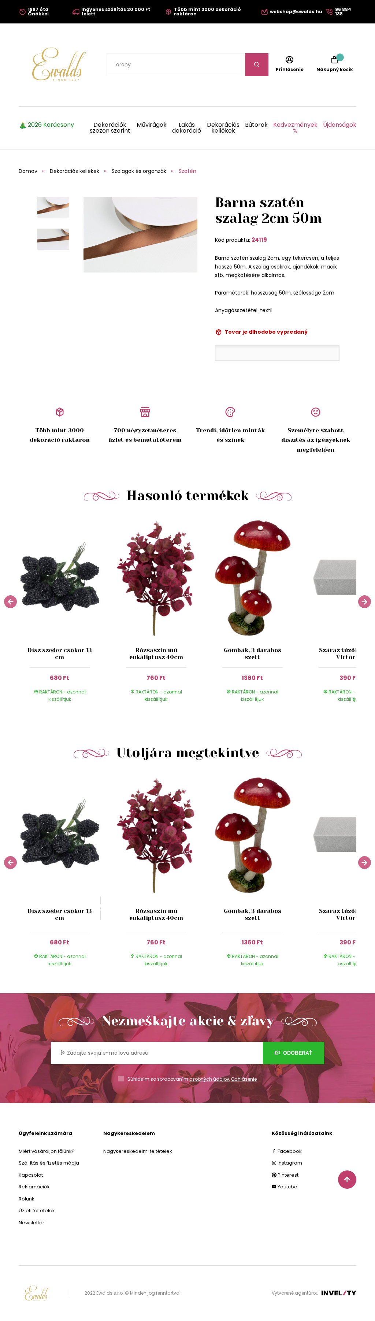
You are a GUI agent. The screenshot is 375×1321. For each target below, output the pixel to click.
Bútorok (256, 125)
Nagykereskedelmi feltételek (137, 1151)
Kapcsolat (31, 1175)
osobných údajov (209, 1079)
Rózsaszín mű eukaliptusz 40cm (156, 653)
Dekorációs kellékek (223, 128)
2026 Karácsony (51, 125)
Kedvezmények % (295, 128)
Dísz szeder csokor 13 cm (59, 653)
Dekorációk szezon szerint (110, 128)
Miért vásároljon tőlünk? (47, 1151)
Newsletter (31, 1222)
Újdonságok (339, 125)
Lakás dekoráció (186, 128)
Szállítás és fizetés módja (49, 1162)
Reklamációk (34, 1186)
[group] (67, 614)
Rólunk (26, 1198)
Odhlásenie (244, 1079)
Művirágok (152, 125)
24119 (259, 240)
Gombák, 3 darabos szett (252, 653)
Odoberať (297, 1053)
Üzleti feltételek (37, 1210)
